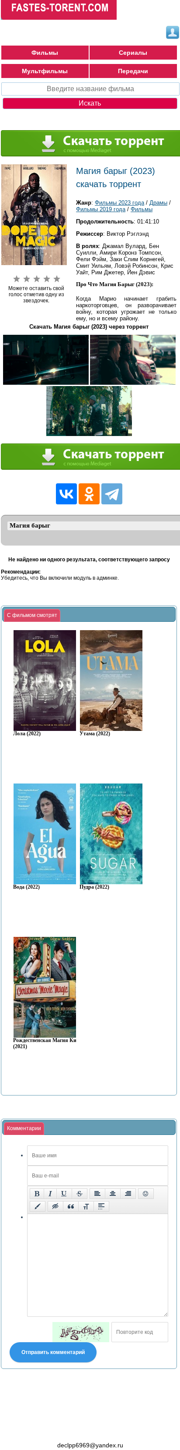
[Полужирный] (37, 1193)
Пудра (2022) (94, 887)
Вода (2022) (26, 887)
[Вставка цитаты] (71, 1206)
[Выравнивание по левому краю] (97, 1193)
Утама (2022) (95, 734)
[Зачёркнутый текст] (79, 1193)
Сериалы (133, 52)
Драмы (158, 202)
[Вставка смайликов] (146, 1193)
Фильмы (44, 52)
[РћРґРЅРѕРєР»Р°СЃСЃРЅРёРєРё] (89, 493)
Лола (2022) (27, 734)
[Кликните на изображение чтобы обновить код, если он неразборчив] (80, 1332)
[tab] (32, 615)
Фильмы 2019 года (100, 209)
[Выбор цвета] (37, 1206)
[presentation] (32, 616)
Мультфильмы (45, 70)
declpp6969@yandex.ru (90, 1445)
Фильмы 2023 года (119, 202)
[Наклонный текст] (50, 1193)
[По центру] (113, 1193)
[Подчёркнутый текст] (64, 1193)
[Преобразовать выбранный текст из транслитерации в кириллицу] (86, 1206)
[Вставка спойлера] (101, 1206)
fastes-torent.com (49, 1429)
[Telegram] (111, 493)
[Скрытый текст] (55, 1206)
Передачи (133, 70)
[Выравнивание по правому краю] (128, 1193)
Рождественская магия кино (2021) (47, 1043)
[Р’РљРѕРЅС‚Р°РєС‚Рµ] (66, 493)
